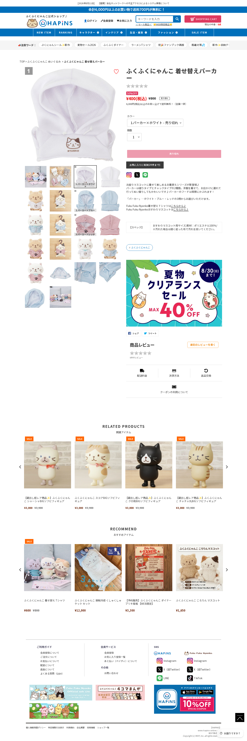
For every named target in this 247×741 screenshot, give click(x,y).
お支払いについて (49, 661)
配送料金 (142, 375)
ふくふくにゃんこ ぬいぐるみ (44, 61)
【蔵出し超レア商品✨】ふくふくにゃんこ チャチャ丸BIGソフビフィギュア (199, 499)
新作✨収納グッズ (222, 45)
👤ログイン (90, 20)
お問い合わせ (111, 673)
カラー (131, 116)
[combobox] (155, 19)
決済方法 (174, 375)
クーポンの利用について (174, 392)
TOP (22, 61)
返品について (47, 669)
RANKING (66, 32)
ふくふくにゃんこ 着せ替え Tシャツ (44, 600)
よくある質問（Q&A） (52, 673)
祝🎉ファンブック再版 (171, 45)
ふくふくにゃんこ (139, 247)
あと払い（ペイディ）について (120, 661)
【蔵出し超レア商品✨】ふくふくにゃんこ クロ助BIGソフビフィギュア (148, 499)
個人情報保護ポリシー (36, 727)
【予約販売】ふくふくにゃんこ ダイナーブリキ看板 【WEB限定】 (148, 602)
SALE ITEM (199, 32)
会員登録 (109, 652)
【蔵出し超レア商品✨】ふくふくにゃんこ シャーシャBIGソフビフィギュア (47, 499)
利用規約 (70, 727)
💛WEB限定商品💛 (162, 24)
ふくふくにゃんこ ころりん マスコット (198, 600)
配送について (47, 665)
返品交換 (206, 375)
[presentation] (20, 467)
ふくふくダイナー (113, 45)
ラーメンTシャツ (141, 45)
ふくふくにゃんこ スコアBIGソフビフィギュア (97, 499)
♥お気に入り (124, 20)
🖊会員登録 (107, 20)
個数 (129, 130)
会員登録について (49, 652)
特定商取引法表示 (56, 727)
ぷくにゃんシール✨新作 (55, 45)
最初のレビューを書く (203, 344)
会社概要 (81, 727)
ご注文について (48, 657)
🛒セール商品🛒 (144, 24)
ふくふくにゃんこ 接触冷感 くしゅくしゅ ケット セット (98, 602)
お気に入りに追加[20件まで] (145, 165)
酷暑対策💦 (198, 45)
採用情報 (91, 727)
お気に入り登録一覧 (114, 657)
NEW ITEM (44, 32)
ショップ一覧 (103, 727)
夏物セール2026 (86, 45)
